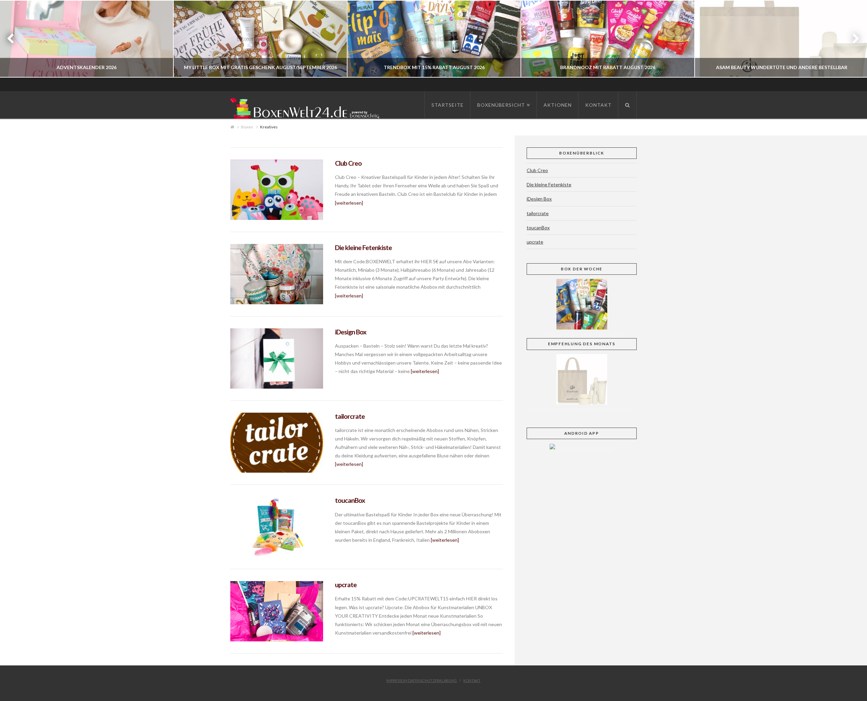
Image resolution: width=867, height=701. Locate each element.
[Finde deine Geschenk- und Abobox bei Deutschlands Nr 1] (306, 107)
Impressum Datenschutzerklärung (421, 680)
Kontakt (472, 680)
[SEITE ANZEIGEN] (276, 190)
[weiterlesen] (349, 203)
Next (852, 39)
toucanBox (350, 500)
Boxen (247, 126)
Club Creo (348, 163)
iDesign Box (350, 332)
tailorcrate (350, 416)
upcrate (346, 585)
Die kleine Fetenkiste (363, 247)
